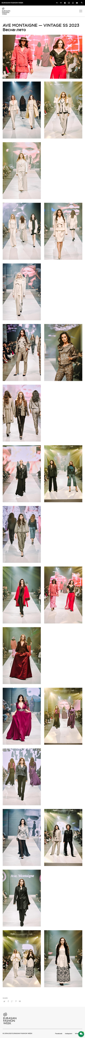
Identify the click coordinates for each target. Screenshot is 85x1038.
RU (57, 2)
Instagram (68, 1033)
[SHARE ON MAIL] (19, 1001)
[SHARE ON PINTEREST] (16, 1001)
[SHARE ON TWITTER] (4, 1001)
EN (61, 2)
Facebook (58, 1033)
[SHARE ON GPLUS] (12, 1001)
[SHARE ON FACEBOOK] (8, 1001)
